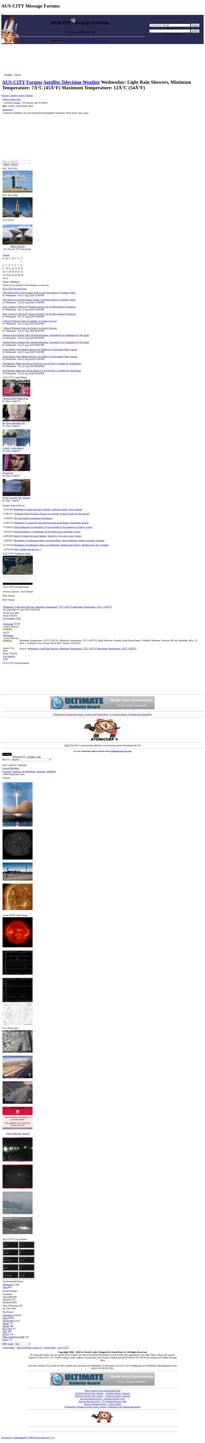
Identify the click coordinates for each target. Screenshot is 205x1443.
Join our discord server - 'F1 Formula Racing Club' (102, 1401)
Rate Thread (8, 599)
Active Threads (25, 95)
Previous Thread (11, 591)
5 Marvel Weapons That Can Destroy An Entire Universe (30, 321)
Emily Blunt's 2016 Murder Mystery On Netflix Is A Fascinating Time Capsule (40, 349)
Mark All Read (24, 1347)
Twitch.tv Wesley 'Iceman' (117, 1396)
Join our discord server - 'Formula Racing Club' (102, 1398)
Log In (17, 74)
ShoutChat (8, 109)
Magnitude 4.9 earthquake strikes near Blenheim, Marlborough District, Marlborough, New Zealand (61, 545)
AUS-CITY (13, 82)
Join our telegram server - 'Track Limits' (102, 1404)
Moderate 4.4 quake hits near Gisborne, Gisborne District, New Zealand (48, 509)
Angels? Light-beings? (13, 448)
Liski (38, 757)
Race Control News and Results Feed (102, 1390)
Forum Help (50, 1347)
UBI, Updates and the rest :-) (27, 549)
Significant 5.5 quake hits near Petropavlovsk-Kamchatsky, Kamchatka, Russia (51, 523)
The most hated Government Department (33, 518)
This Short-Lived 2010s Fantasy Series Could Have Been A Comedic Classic (39, 292)
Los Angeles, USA (12, 618)
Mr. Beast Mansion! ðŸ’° (15, 423)
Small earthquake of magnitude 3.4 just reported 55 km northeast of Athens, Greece (53, 527)
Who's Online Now (12, 99)
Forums (34, 82)
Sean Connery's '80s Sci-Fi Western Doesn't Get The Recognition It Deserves (39, 307)
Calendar (13, 95)
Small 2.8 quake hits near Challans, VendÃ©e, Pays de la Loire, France (47, 536)
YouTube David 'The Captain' (89, 1393)
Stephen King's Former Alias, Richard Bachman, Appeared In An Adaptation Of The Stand (46, 335)
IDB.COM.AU (73, 40)
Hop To (5, 759)
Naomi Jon (8, 473)
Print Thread (8, 595)
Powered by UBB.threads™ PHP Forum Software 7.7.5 (27, 1437)
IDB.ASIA (96, 40)
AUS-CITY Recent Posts (15, 289)
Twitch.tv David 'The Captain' (89, 1396)
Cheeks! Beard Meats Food (16, 398)
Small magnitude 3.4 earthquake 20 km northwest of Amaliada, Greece (47, 531)
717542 (7, 609)
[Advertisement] (102, 51)
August (6, 255)
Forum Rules (9, 1347)
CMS (67, 745)
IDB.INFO (85, 40)
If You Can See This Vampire (16, 498)
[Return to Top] (2, 14)
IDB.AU (106, 40)
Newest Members (11, 768)
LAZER (31, 757)
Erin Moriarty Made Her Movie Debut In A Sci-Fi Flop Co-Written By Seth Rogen (42, 363)
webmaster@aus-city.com (120, 751)
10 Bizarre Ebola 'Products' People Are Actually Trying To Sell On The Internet (51, 514)
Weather (91, 82)
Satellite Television (62, 82)
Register (8, 74)
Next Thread (27, 591)
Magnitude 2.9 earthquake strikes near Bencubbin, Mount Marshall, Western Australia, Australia (59, 540)
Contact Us (37, 1347)
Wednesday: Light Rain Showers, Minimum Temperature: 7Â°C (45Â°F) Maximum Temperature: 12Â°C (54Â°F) (57, 607)
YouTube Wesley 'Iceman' (117, 1393)
